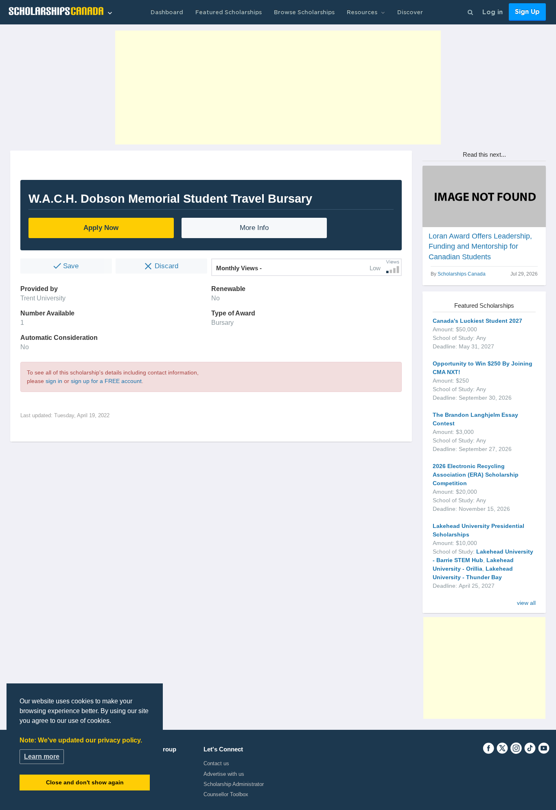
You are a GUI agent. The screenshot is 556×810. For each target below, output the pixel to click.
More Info (254, 228)
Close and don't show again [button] (85, 782)
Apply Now (100, 228)
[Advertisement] (278, 87)
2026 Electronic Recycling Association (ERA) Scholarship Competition (476, 474)
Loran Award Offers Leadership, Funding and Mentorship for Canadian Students (480, 246)
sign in (54, 381)
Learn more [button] (41, 756)
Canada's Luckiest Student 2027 (477, 320)
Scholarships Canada (462, 274)
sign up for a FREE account (106, 381)
